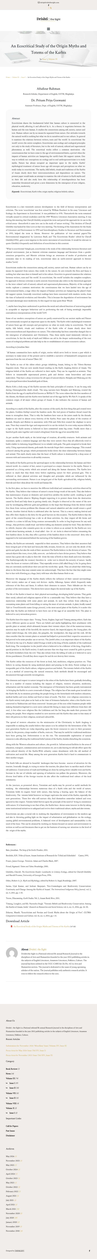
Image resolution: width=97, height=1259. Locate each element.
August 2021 (11, 1195)
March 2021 (11, 1209)
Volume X (10, 1108)
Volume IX (52, 59)
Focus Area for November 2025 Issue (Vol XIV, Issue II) (29, 1055)
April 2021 (10, 1204)
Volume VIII (11, 1103)
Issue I (44, 59)
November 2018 (13, 1231)
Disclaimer (10, 1135)
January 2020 (11, 1222)
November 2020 (13, 1213)
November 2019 (13, 1226)
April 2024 (10, 1174)
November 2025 (13, 1160)
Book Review (11, 1069)
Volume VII (11, 1093)
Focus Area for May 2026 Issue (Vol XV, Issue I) (26, 1050)
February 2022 (12, 1191)
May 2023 (10, 1182)
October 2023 (12, 1178)
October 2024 (12, 1169)
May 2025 (10, 1165)
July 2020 (10, 1217)
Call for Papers (12, 1126)
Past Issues (10, 1130)
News (8, 1073)
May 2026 (10, 1156)
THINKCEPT (19, 1251)
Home (8, 77)
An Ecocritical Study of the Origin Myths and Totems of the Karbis (41, 926)
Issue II (12, 1088)
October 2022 (12, 1187)
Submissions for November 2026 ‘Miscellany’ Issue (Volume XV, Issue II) (36, 1046)
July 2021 (10, 1200)
